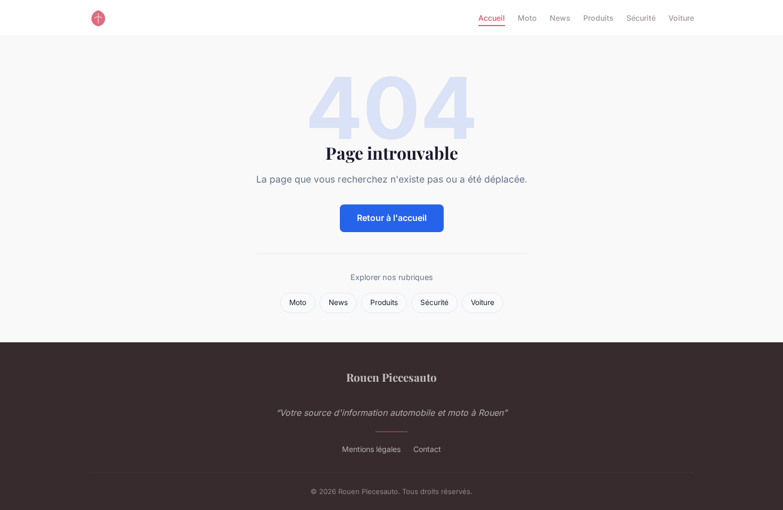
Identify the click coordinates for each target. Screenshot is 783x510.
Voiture (681, 17)
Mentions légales (371, 449)
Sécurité (641, 17)
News (560, 17)
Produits (598, 17)
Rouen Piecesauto (391, 376)
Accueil (491, 17)
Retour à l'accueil (392, 217)
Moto (527, 17)
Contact (427, 449)
